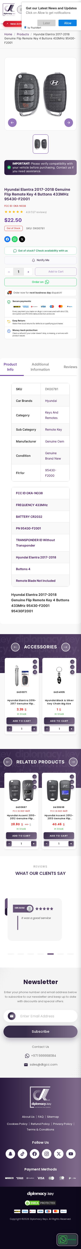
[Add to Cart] (35, 672)
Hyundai (51, 400)
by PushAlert (34, 27)
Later (46, 23)
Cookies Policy (17, 1124)
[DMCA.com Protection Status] (40, 1203)
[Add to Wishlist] (35, 662)
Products (23, 34)
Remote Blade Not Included (36, 580)
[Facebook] (34, 1154)
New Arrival (17, 24)
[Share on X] (22, 239)
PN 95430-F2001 (28, 528)
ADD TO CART (22, 721)
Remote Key (53, 429)
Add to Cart (56, 271)
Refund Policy (40, 1124)
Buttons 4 (23, 569)
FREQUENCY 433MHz (32, 505)
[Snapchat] (10, 1154)
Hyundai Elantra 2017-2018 (36, 557)
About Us (28, 1117)
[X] (59, 1154)
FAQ (41, 1117)
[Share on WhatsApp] (15, 239)
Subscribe (40, 1031)
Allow (67, 23)
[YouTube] (71, 1154)
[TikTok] (22, 1154)
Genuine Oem (54, 441)
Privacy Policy (62, 1124)
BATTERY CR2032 (29, 516)
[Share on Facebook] (7, 239)
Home (8, 34)
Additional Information (40, 367)
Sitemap (53, 1117)
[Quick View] (35, 667)
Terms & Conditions (40, 1129)
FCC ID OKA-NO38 (29, 493)
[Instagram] (46, 1154)
